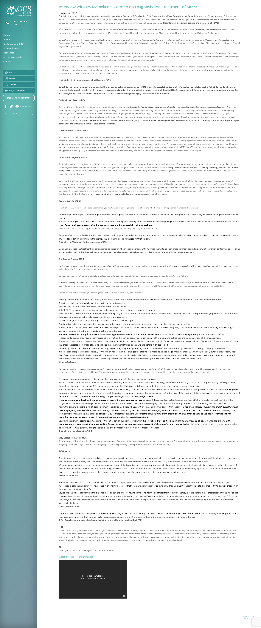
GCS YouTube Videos (13, 57)
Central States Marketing (23, 114)
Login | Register (17, 90)
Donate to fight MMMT (18, 98)
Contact (7, 61)
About (6, 39)
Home (6, 35)
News (12, 78)
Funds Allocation (11, 48)
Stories (12, 84)
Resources (8, 53)
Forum (12, 72)
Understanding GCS (13, 44)
